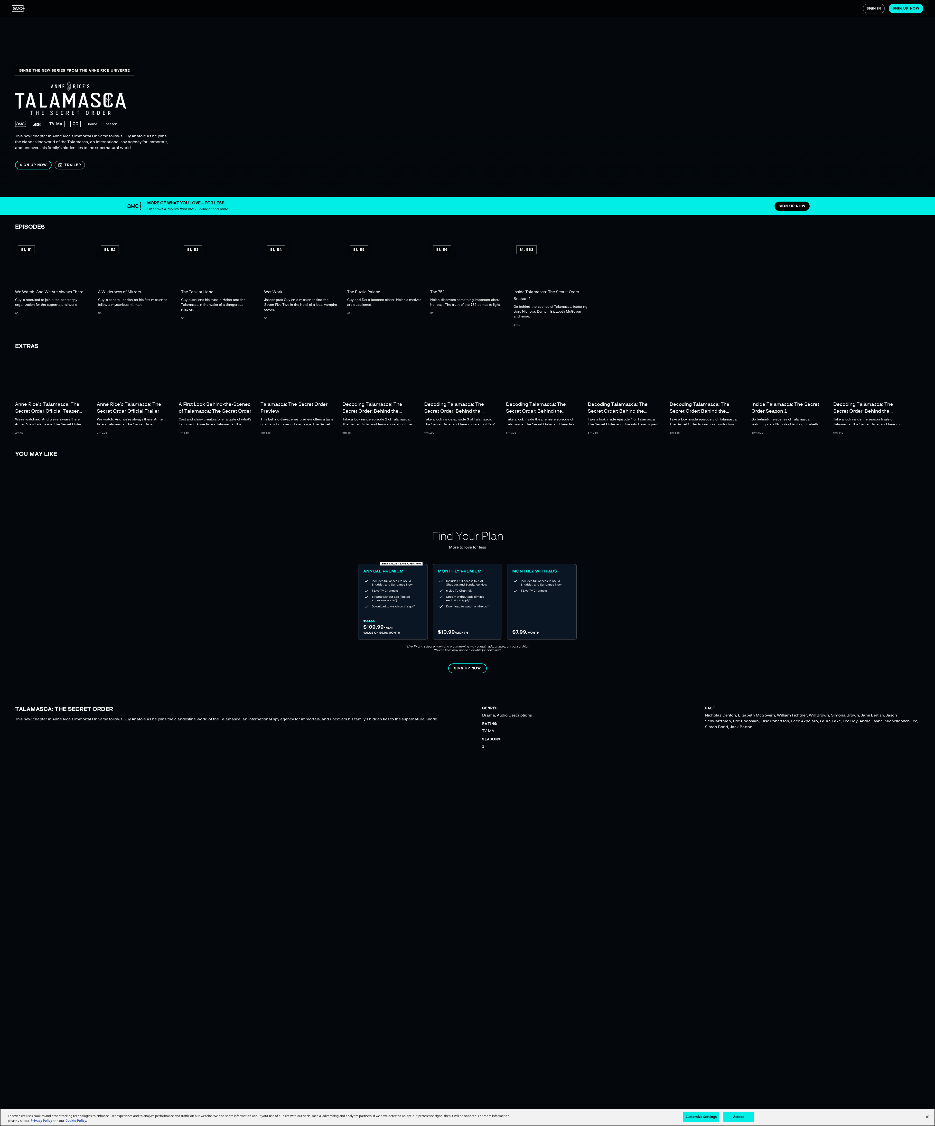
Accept (738, 1117)
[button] (33, 165)
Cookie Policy (75, 1120)
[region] (157, 98)
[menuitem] (18, 8)
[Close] (927, 1116)
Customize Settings (701, 1117)
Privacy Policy (41, 1120)
